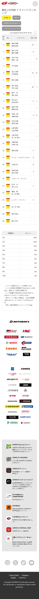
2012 (15, 17)
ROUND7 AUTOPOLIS (11, 23)
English (13, 578)
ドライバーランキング (11, 28)
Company (25, 575)
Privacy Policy (14, 575)
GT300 (6, 18)
